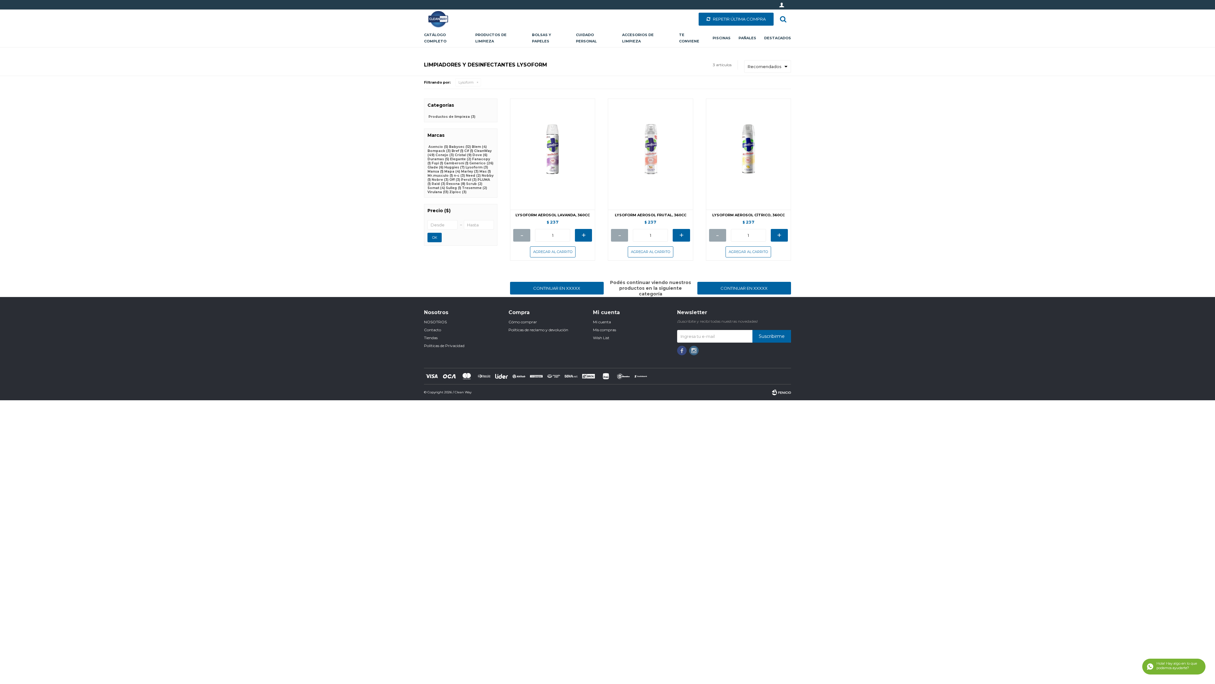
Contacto (432, 329)
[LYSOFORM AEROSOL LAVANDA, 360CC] (552, 154)
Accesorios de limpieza (638, 38)
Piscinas (722, 38)
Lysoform (466, 82)
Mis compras (604, 329)
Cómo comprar (522, 322)
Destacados (777, 38)
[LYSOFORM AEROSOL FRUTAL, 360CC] (650, 154)
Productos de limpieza (491, 38)
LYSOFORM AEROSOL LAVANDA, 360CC (552, 215)
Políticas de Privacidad (444, 345)
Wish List (601, 337)
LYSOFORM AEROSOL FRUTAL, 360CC (650, 215)
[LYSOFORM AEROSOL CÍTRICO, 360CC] (748, 154)
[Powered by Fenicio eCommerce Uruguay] (781, 392)
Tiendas (431, 337)
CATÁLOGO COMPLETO (435, 38)
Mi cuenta (602, 322)
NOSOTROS (435, 322)
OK (434, 237)
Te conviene (689, 38)
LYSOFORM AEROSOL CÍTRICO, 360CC (748, 215)
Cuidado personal (586, 38)
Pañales (747, 38)
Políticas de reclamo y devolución (538, 329)
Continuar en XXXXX (556, 288)
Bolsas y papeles (541, 38)
